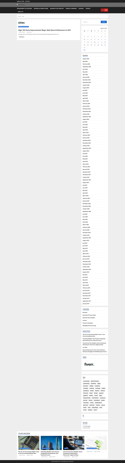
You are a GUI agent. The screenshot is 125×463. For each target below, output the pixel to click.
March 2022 (86, 164)
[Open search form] (99, 10)
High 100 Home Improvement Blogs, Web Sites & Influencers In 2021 (44, 30)
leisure (90, 400)
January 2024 (86, 106)
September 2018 (87, 269)
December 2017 (86, 293)
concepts (85, 388)
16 (105, 39)
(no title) (85, 347)
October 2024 (86, 85)
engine (103, 388)
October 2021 (86, 177)
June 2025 (85, 69)
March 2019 (86, 253)
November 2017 (87, 295)
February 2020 (86, 227)
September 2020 (87, 211)
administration (95, 381)
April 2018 (85, 282)
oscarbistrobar (86, 428)
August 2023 (86, 119)
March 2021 (86, 195)
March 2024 (86, 101)
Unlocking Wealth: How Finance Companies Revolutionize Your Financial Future (50, 453)
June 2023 (85, 124)
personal (85, 405)
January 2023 (86, 137)
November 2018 (87, 264)
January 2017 (86, 303)
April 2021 (85, 193)
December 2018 (86, 261)
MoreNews (64, 461)
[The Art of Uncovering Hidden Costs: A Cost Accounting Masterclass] (28, 443)
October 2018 (86, 266)
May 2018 (85, 280)
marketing (96, 400)
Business (81, 8)
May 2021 (85, 190)
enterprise (86, 390)
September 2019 (87, 238)
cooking (92, 388)
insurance (102, 398)
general (101, 393)
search (103, 405)
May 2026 (85, 61)
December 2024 (86, 80)
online (91, 402)
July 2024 (85, 90)
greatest (85, 395)
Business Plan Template (57, 8)
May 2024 (85, 95)
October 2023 (86, 114)
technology (95, 407)
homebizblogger (87, 426)
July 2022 (85, 153)
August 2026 (86, 58)
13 (94, 39)
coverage (97, 388)
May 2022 (85, 159)
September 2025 (87, 66)
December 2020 (86, 203)
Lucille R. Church (22, 32)
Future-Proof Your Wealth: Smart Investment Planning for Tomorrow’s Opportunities (72, 453)
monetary (85, 402)
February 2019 (86, 256)
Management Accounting (24, 8)
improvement (86, 398)
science (98, 405)
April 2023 (85, 130)
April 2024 (85, 98)
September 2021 (87, 180)
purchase (92, 405)
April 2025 (85, 74)
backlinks (93, 383)
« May (84, 50)
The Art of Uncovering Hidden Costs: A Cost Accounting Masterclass (28, 452)
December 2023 (86, 108)
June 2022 (85, 156)
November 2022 (87, 143)
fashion (97, 390)
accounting (86, 381)
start (89, 407)
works (95, 410)
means (103, 400)
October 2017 (86, 298)
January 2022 (86, 169)
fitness (96, 393)
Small (84, 407)
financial (85, 393)
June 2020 (85, 216)
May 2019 (85, 248)
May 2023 (85, 127)
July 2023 (85, 122)
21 (98, 42)
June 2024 (85, 93)
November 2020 (87, 206)
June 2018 (85, 277)
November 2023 (87, 111)
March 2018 (86, 285)
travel (84, 410)
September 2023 (87, 116)
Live (106, 10)
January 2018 (86, 290)
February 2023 (86, 135)
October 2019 (86, 235)
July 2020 (85, 214)
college (91, 386)
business (85, 386)
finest (91, 393)
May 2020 (85, 219)
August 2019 (86, 240)
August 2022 (86, 151)
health (91, 395)
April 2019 (85, 251)
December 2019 (86, 232)
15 (101, 39)
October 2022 (86, 145)
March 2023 (86, 132)
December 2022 (86, 140)
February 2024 (86, 103)
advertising (86, 383)
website (90, 410)
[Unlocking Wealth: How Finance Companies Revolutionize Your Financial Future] (51, 443)
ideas (100, 395)
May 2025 (85, 72)
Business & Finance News (41, 8)
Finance (88, 8)
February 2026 (86, 64)
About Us (20, 11)
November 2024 (87, 82)
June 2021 (85, 187)
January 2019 (86, 259)
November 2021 (87, 174)
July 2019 (85, 243)
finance (103, 390)
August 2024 (86, 87)
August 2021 (86, 182)
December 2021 (86, 172)
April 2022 (85, 161)
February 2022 (86, 166)
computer (97, 386)
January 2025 (86, 77)
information (95, 398)
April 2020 (85, 222)
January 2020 (86, 230)
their (101, 407)
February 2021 (86, 198)
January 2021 (86, 201)
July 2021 (85, 185)
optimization (98, 402)
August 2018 (86, 272)
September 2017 (87, 301)
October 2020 (86, 209)
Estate (92, 390)
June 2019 (85, 245)
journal (85, 400)
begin (99, 383)
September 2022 (87, 148)
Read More (22, 37)
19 (91, 42)
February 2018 (86, 288)
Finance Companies (71, 8)
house (96, 395)
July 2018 (85, 274)
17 (84, 42)
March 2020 (86, 224)
